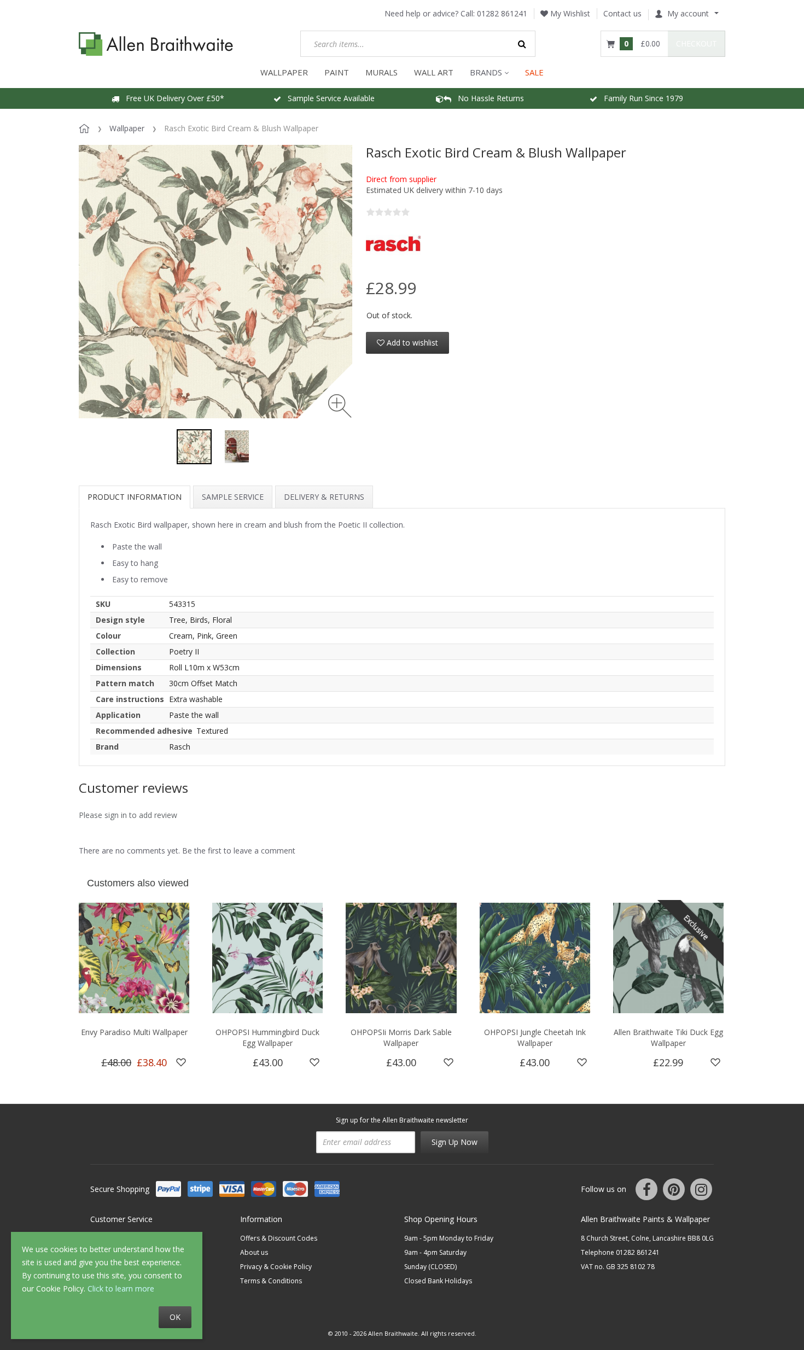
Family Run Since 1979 (640, 98)
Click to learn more (121, 1288)
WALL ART (433, 72)
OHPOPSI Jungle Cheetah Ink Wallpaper (535, 1037)
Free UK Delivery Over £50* (171, 98)
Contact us (622, 13)
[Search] (522, 43)
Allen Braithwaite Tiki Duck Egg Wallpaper (668, 1037)
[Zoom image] (340, 406)
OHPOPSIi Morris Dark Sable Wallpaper (401, 1037)
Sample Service (233, 497)
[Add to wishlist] (181, 1062)
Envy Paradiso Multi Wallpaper (134, 1032)
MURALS (381, 72)
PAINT (336, 72)
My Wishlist (569, 13)
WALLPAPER (284, 72)
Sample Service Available (328, 98)
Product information (135, 497)
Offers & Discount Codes (278, 1238)
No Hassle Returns (487, 98)
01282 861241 (502, 13)
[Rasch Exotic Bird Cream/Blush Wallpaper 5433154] (194, 446)
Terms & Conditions (271, 1280)
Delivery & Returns (324, 497)
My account (688, 13)
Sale (534, 72)
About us (254, 1252)
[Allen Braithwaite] (156, 44)
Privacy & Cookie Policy (276, 1266)
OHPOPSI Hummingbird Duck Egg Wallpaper (267, 1037)
